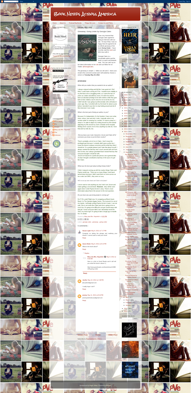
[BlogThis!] (81, 219)
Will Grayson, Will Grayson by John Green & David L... (131, 195)
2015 (126, 123)
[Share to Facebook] (85, 219)
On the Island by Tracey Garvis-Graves (130, 241)
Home (55, 23)
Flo (56, 124)
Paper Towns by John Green (130, 251)
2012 (126, 131)
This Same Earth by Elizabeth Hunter (131, 229)
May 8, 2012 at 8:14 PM (98, 244)
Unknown (58, 135)
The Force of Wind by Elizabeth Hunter (131, 224)
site (97, 64)
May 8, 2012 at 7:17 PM (98, 230)
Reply (84, 238)
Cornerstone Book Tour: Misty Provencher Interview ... (131, 187)
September (129, 141)
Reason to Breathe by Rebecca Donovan (131, 168)
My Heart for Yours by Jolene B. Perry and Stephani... (131, 156)
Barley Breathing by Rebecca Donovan (131, 162)
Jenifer (84, 280)
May (127, 152)
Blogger (108, 385)
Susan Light (86, 230)
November (129, 136)
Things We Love (90, 23)
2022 (126, 105)
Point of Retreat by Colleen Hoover (131, 276)
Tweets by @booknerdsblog (61, 56)
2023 (126, 103)
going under (103, 222)
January (128, 305)
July (127, 147)
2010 (126, 311)
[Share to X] (83, 219)
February (129, 302)
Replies (87, 253)
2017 (126, 118)
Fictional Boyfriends (75, 23)
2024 (126, 100)
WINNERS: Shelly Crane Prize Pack (131, 181)
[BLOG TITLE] (60, 43)
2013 (126, 129)
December (129, 134)
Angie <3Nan (93, 385)
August (128, 144)
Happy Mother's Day (131, 237)
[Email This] (79, 219)
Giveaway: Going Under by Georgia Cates (131, 262)
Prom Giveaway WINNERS (130, 293)
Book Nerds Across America (85, 14)
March (128, 300)
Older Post (112, 335)
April (127, 297)
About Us (63, 23)
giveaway (95, 222)
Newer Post (83, 335)
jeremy (84, 295)
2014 (126, 126)
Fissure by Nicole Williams (130, 200)
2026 (126, 95)
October (128, 139)
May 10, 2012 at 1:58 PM (96, 280)
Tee (56, 132)
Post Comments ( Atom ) (94, 339)
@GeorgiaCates (87, 66)
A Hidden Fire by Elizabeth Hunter (131, 233)
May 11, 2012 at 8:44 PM (95, 295)
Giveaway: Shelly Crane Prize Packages (130, 205)
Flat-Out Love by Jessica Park (130, 172)
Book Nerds (58, 121)
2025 (126, 97)
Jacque (57, 127)
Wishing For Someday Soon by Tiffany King (131, 247)
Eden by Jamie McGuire (130, 210)
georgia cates (87, 222)
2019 (126, 113)
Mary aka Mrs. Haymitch (95, 257)
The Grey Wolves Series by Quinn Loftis (131, 257)
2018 (126, 116)
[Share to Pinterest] (88, 219)
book (111, 50)
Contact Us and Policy (105, 23)
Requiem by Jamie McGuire (131, 214)
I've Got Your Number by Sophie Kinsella (130, 285)
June (127, 149)
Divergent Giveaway (131, 290)
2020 (126, 110)
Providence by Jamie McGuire (130, 219)
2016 (126, 121)
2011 (125, 308)
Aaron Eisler (86, 244)
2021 (126, 108)
